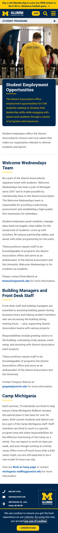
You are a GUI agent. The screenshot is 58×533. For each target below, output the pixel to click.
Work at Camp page (24, 467)
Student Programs (14, 21)
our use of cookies (35, 521)
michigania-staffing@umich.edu (21, 471)
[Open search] (45, 13)
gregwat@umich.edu (14, 386)
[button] (53, 13)
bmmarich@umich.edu (16, 280)
